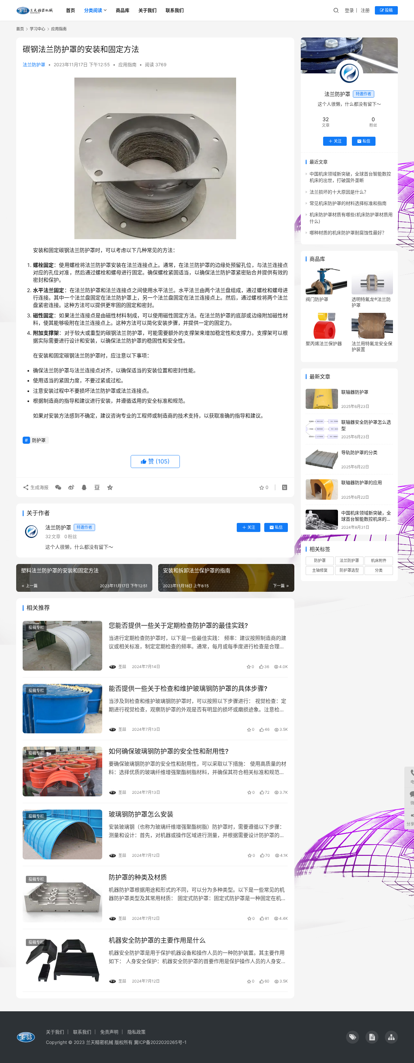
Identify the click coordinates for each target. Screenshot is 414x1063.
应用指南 (127, 64)
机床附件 (379, 560)
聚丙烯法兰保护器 (324, 343)
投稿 (388, 10)
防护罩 (39, 440)
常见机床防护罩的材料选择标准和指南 (348, 203)
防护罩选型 (349, 570)
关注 (251, 527)
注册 (365, 10)
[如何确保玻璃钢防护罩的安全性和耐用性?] (62, 771)
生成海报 (39, 487)
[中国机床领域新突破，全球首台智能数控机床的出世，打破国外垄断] (322, 520)
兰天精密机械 (99, 1042)
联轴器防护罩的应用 (361, 482)
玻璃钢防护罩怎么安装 (141, 814)
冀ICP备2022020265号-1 (160, 1042)
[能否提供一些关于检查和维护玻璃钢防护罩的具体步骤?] (62, 709)
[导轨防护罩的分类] (322, 459)
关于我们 (147, 10)
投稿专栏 (36, 627)
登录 (349, 10)
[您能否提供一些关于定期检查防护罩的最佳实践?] (62, 646)
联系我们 (175, 10)
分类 (379, 570)
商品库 (122, 10)
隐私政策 (136, 1032)
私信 (279, 527)
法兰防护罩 (34, 64)
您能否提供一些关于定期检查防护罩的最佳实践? (178, 626)
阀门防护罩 (317, 299)
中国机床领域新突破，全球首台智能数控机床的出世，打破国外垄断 (366, 519)
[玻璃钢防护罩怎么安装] (62, 834)
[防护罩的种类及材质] (62, 897)
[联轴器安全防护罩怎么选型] (322, 429)
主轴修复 (320, 570)
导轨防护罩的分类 (359, 452)
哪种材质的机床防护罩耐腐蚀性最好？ (348, 232)
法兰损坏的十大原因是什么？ (339, 192)
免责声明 (109, 1032)
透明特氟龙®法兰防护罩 (371, 302)
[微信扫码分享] (58, 487)
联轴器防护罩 (354, 392)
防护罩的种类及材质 (138, 877)
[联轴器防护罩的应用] (322, 489)
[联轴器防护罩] (322, 399)
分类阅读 (93, 10)
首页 (70, 10)
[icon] (352, 1037)
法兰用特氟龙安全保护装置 (372, 346)
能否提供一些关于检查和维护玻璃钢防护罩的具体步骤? (188, 689)
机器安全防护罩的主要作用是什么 (157, 940)
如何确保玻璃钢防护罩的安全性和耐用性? (169, 751)
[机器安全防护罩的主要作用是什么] (62, 960)
